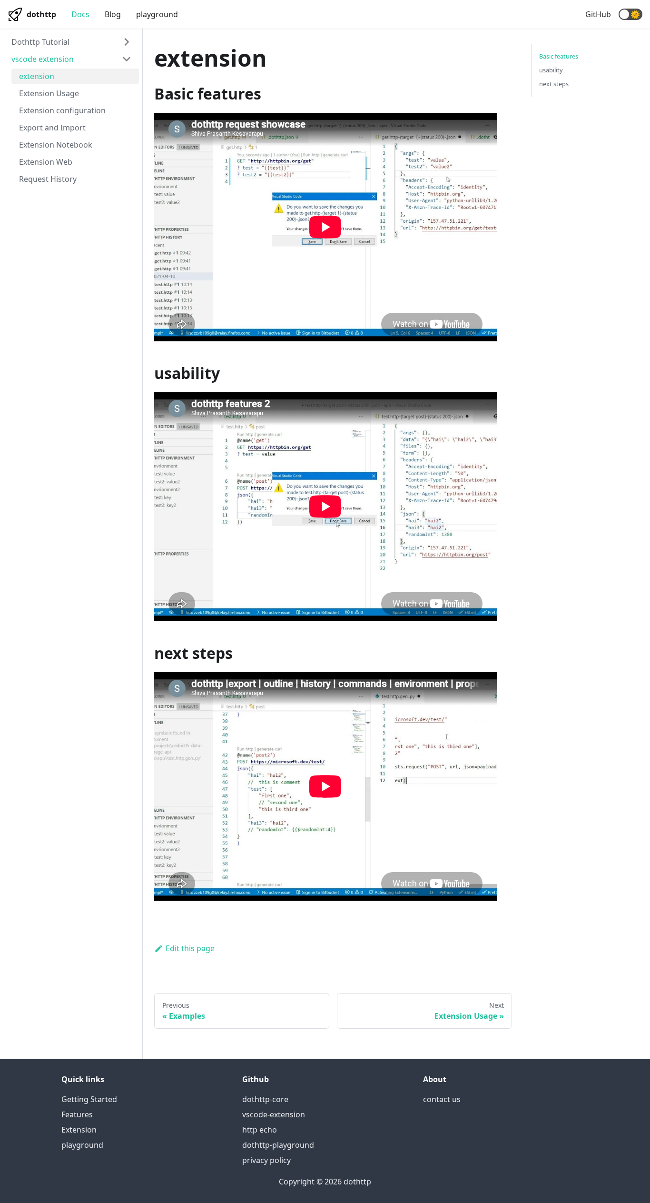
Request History (48, 179)
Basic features (558, 56)
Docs (80, 14)
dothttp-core (265, 1099)
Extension (79, 1129)
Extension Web (45, 162)
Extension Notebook (55, 144)
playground (157, 14)
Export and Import (52, 127)
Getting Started (89, 1099)
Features (77, 1114)
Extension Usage (49, 93)
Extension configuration (62, 110)
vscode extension (42, 59)
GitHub (598, 14)
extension (36, 76)
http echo (259, 1129)
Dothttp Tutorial (40, 42)
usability (551, 70)
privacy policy (266, 1160)
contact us (442, 1099)
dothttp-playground (278, 1145)
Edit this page (190, 948)
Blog (113, 14)
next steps (554, 84)
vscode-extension (273, 1114)
